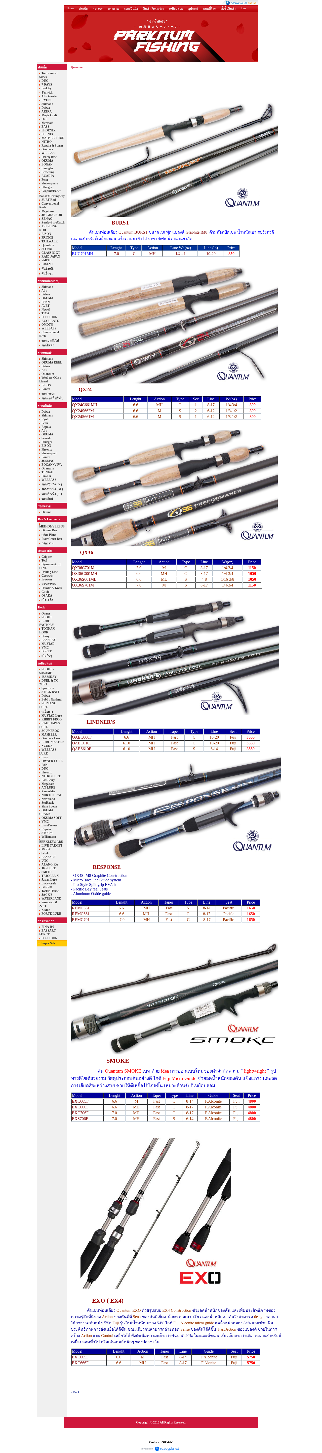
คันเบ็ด (83, 8)
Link (243, 8)
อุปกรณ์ (193, 8)
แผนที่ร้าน (209, 8)
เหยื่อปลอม (176, 8)
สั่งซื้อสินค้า (228, 8)
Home (70, 8)
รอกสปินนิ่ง (131, 8)
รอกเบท (98, 8)
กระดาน (113, 8)
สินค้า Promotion (153, 8)
